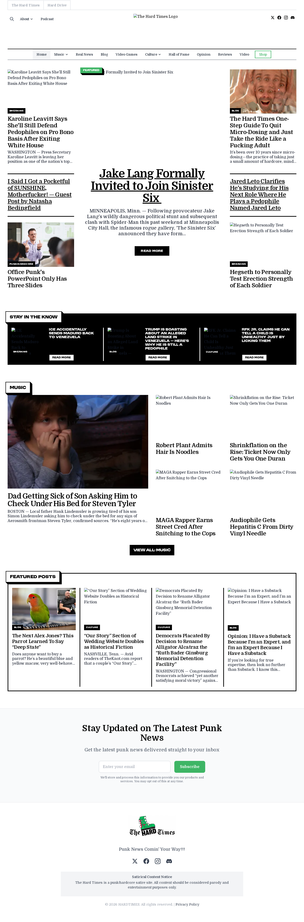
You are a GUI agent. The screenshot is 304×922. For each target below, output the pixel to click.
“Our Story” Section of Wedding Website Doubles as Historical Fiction (114, 641)
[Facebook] (279, 17)
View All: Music (152, 550)
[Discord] (292, 17)
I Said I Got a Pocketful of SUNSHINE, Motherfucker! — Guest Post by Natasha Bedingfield (39, 194)
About (24, 19)
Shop (263, 54)
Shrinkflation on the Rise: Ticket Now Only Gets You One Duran (260, 452)
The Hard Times (26, 5)
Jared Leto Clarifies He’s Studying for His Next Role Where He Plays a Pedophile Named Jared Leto (259, 194)
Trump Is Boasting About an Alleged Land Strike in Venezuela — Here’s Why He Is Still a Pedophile (167, 339)
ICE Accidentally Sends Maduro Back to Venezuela (71, 333)
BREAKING (17, 110)
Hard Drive (57, 5)
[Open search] (12, 19)
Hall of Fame (179, 54)
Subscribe (190, 767)
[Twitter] (273, 17)
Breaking (20, 351)
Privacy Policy (187, 904)
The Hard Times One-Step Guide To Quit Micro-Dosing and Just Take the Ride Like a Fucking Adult (261, 132)
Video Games (127, 54)
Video (244, 54)
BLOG (235, 110)
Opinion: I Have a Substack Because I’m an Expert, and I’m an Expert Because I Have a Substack (259, 645)
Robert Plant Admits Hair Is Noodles (184, 448)
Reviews (225, 54)
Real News (84, 54)
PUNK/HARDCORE (21, 264)
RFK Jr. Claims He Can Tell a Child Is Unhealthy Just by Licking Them (266, 335)
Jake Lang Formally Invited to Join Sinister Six (152, 186)
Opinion (203, 54)
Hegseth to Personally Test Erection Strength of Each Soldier (261, 279)
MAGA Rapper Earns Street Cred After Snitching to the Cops (185, 527)
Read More (152, 251)
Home (42, 54)
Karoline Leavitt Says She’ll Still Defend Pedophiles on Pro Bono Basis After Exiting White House (41, 132)
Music (59, 54)
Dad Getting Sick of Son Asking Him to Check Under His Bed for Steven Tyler (72, 500)
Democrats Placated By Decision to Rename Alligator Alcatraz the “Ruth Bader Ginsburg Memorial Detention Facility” (183, 650)
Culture (151, 54)
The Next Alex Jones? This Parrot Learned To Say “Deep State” (42, 641)
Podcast (47, 19)
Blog (104, 54)
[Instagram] (286, 17)
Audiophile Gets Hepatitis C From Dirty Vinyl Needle (261, 527)
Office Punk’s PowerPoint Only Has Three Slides (37, 279)
